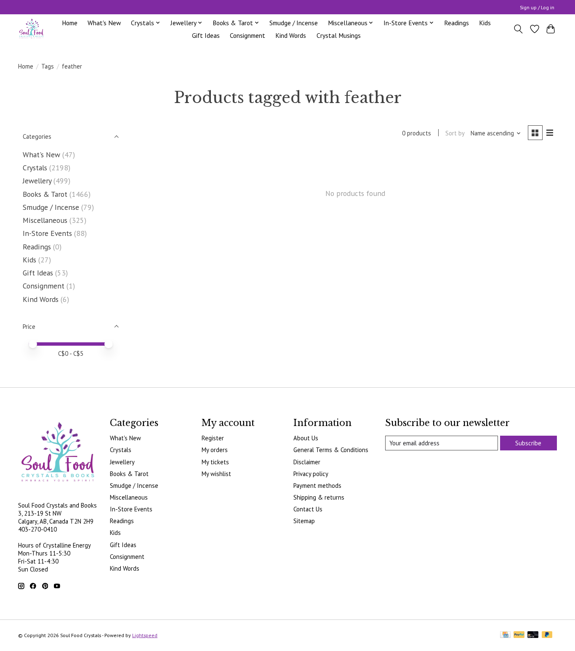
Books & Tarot (45, 194)
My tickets (215, 462)
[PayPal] (519, 635)
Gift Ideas (206, 35)
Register (213, 438)
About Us (305, 438)
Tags (47, 66)
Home (69, 23)
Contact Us (307, 509)
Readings (456, 23)
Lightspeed (144, 635)
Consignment (247, 35)
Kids (485, 23)
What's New (104, 23)
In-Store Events (47, 233)
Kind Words (290, 35)
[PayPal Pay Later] (547, 635)
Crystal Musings (339, 35)
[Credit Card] (505, 635)
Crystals (35, 167)
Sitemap (304, 521)
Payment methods (317, 486)
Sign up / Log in (537, 7)
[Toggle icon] (518, 29)
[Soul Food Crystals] (31, 28)
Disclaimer (306, 462)
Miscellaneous (45, 220)
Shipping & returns (318, 497)
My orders (215, 450)
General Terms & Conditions (330, 450)
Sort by (455, 133)
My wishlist (216, 474)
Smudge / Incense (293, 23)
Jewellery (37, 180)
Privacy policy (310, 474)
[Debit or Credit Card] (532, 635)
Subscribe (528, 443)
